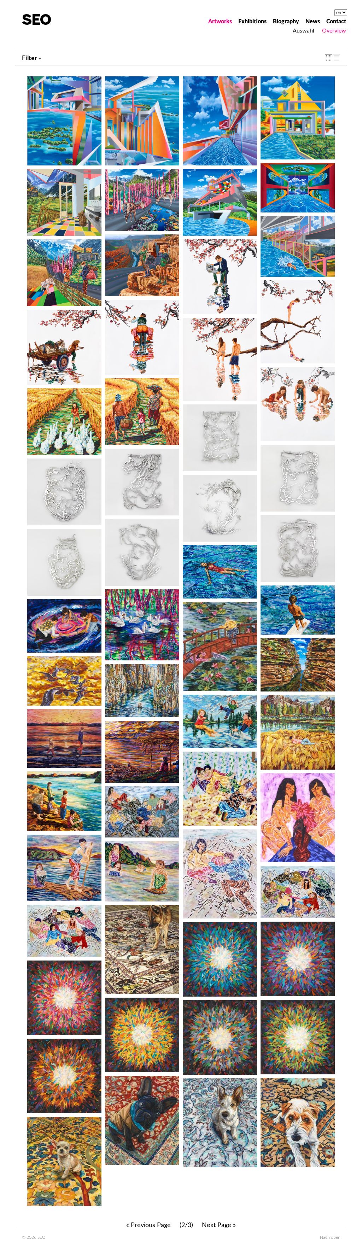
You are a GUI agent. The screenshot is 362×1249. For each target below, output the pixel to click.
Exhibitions (252, 21)
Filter (29, 58)
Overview (334, 31)
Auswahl (303, 31)
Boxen (328, 58)
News (312, 21)
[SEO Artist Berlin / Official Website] (36, 19)
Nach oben (330, 1237)
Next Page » (219, 1225)
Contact (336, 21)
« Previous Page (148, 1225)
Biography (286, 21)
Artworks (220, 21)
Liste (336, 58)
